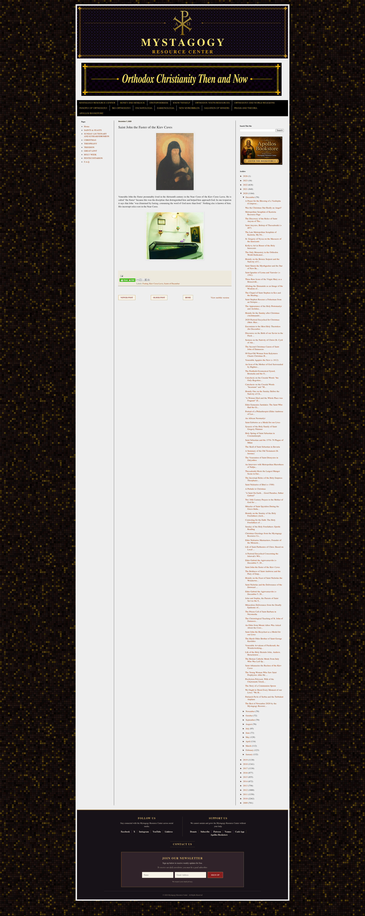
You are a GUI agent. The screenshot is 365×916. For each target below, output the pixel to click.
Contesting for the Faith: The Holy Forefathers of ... (260, 521)
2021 (245, 189)
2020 (245, 193)
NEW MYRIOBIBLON (189, 108)
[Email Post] (121, 275)
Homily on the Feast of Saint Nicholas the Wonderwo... (263, 579)
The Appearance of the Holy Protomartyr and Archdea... (263, 307)
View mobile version (220, 297)
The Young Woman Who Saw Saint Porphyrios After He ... (261, 673)
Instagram (144, 831)
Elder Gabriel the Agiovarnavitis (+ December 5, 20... (260, 561)
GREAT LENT (90, 150)
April (248, 741)
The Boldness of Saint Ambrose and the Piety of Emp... (263, 572)
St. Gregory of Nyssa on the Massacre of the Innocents (263, 240)
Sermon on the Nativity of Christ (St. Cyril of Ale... (264, 341)
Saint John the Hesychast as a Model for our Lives (263, 633)
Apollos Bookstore (219, 834)
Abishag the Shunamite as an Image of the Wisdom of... (264, 287)
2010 (245, 798)
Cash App (239, 831)
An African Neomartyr (255, 418)
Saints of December (172, 283)
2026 (245, 176)
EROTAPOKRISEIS (159, 103)
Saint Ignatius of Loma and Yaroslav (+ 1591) (262, 273)
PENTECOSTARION (93, 158)
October (249, 715)
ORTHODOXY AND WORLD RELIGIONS (254, 103)
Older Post (159, 297)
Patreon (217, 831)
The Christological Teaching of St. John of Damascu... (264, 619)
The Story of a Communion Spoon (260, 685)
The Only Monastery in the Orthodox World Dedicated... (261, 253)
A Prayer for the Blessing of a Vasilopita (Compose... (263, 202)
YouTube (157, 831)
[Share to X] (143, 279)
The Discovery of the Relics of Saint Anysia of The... (261, 219)
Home (188, 297)
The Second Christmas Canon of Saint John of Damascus (262, 348)
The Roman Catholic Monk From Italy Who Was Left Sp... (262, 660)
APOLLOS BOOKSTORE (91, 113)
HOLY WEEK (90, 154)
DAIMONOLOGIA (165, 108)
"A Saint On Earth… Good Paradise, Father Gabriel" (264, 494)
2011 (245, 794)
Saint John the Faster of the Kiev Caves (262, 567)
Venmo (228, 831)
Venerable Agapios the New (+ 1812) (261, 360)
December (250, 197)
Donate (193, 831)
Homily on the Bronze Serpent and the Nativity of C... (262, 260)
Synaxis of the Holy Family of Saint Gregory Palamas (261, 427)
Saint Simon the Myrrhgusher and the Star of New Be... (263, 267)
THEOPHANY (90, 143)
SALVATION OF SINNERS (216, 108)
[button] (7, 903)
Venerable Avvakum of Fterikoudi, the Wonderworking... (262, 646)
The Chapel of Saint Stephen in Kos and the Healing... (263, 294)
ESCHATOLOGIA (143, 108)
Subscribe (205, 831)
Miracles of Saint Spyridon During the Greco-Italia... (262, 507)
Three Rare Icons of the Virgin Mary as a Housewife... (263, 280)
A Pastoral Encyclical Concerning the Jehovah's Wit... (261, 554)
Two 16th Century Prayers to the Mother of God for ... (264, 501)
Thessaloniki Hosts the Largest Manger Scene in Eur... (262, 472)
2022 (245, 184)
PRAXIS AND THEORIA (245, 108)
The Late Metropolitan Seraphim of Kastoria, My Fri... (260, 233)
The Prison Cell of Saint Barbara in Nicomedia (260, 613)
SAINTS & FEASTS (93, 130)
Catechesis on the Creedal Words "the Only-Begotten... (262, 379)
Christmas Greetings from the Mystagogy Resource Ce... (263, 534)
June (248, 732)
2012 (245, 790)
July (248, 728)
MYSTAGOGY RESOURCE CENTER (97, 103)
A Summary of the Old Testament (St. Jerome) (262, 452)
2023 (245, 180)
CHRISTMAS (90, 139)
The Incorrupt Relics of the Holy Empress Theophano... (263, 479)
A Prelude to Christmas (255, 488)
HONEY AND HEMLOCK (132, 103)
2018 (245, 764)
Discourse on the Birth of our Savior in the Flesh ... (264, 334)
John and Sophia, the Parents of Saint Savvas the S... (261, 599)
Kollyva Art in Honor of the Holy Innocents (260, 246)
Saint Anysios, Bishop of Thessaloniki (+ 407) (263, 226)
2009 (245, 802)
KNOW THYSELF (181, 103)
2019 (245, 759)
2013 (245, 785)
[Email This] (137, 279)
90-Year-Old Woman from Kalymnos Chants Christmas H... (261, 354)
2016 (245, 772)
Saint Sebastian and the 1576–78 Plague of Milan (264, 441)
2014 (245, 781)
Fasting (145, 283)
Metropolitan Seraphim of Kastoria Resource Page (260, 213)
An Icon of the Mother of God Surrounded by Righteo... (264, 365)
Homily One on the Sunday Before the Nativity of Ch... (262, 392)
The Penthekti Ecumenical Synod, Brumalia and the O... (260, 372)
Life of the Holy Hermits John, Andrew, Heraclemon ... (262, 653)
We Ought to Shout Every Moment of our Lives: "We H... (263, 691)
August (249, 724)
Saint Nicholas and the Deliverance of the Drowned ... (263, 586)
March (249, 745)
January (249, 754)
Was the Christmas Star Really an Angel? (263, 207)
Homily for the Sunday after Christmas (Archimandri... (262, 314)
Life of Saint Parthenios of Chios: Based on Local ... (264, 548)
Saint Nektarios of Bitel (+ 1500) (259, 484)
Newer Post (127, 297)
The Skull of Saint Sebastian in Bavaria (262, 446)
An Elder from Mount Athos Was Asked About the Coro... (263, 626)
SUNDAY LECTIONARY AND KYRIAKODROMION (96, 135)
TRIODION (89, 147)
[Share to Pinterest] (148, 279)
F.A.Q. (87, 161)
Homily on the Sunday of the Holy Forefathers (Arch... (260, 514)
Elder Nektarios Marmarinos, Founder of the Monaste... (263, 541)
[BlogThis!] (140, 279)
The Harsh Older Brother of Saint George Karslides (263, 639)
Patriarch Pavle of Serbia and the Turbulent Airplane (264, 698)
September (251, 719)
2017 (245, 768)
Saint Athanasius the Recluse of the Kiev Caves (263, 666)
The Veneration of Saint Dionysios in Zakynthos (261, 458)
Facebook (125, 831)
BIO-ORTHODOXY (121, 108)
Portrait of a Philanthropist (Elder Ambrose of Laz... (264, 412)
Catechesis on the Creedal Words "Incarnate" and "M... (259, 385)
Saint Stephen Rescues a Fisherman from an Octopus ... (263, 300)
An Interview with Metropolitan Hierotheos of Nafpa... (264, 465)
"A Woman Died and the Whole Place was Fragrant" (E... (264, 399)
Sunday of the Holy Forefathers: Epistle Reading (262, 528)
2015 (245, 777)
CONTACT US (182, 844)
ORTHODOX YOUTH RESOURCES (212, 103)
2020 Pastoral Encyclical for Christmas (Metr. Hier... (262, 321)
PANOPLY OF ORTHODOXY (93, 108)
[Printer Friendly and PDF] (127, 280)
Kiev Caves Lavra (156, 283)
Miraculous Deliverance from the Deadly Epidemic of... (263, 606)
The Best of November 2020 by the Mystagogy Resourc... (260, 704)
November (250, 711)
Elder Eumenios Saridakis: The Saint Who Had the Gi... (263, 406)
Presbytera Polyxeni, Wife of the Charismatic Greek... (259, 680)
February (250, 750)
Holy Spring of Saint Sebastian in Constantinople (260, 434)
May (248, 737)
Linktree (169, 831)
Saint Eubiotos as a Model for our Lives (262, 422)
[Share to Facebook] (145, 279)
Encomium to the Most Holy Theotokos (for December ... (262, 327)
